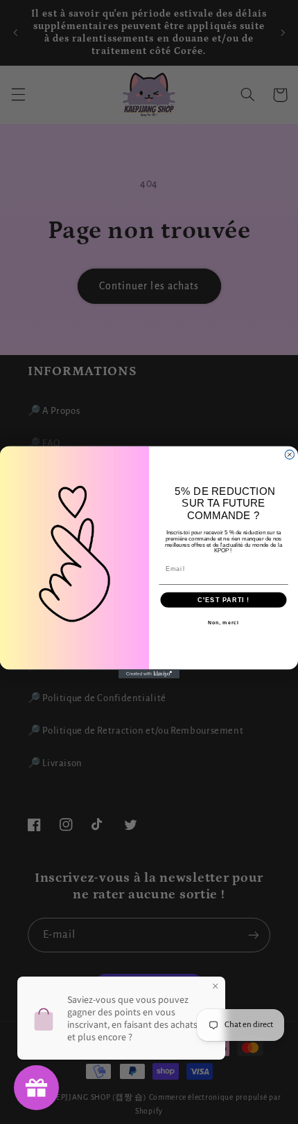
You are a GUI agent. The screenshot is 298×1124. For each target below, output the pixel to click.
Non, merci (223, 622)
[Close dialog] (289, 454)
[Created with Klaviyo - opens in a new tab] (149, 673)
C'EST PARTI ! (223, 599)
